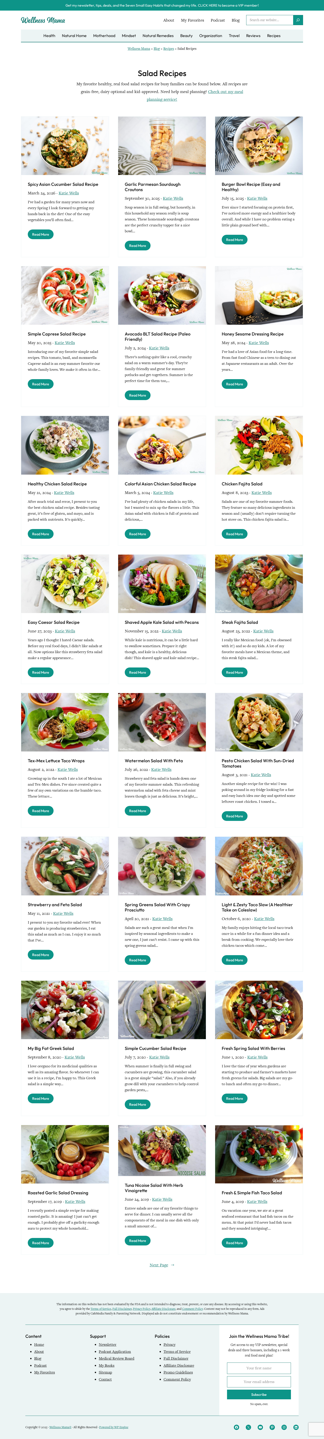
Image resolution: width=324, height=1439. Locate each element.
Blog (157, 49)
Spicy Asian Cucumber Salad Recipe (63, 184)
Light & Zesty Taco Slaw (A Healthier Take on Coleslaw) (257, 907)
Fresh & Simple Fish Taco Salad (252, 1192)
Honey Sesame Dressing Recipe (253, 334)
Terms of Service (101, 1309)
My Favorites (44, 1372)
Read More (40, 234)
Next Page (162, 1265)
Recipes (168, 49)
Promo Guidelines (178, 1372)
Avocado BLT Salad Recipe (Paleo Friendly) (157, 336)
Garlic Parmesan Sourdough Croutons (153, 187)
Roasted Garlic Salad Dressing (58, 1192)
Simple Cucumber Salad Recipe (155, 1048)
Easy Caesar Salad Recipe (54, 622)
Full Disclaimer (122, 1309)
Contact (105, 1379)
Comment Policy (192, 1309)
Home (39, 1344)
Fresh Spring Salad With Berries (253, 1048)
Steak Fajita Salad (240, 622)
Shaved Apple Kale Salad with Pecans (162, 622)
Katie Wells (69, 193)
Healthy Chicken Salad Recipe (57, 484)
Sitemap (105, 1372)
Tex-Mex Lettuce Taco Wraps (56, 760)
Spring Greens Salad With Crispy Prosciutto (157, 907)
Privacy (169, 1344)
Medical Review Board (116, 1358)
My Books (106, 1365)
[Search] (298, 20)
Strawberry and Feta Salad (55, 904)
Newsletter (107, 1344)
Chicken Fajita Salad (242, 484)
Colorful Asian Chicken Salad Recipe (160, 484)
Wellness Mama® (60, 1427)
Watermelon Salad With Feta (154, 760)
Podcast (40, 1365)
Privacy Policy (141, 1309)
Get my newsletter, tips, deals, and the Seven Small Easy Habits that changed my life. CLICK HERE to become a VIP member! (162, 5)
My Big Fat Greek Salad (51, 1048)
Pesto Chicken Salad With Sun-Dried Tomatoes (258, 763)
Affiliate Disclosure (163, 1309)
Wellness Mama (139, 49)
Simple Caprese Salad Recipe (57, 334)
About (39, 1351)
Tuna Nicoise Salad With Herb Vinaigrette (154, 1188)
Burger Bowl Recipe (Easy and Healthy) (251, 187)
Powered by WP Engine (113, 1427)
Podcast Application (115, 1351)
